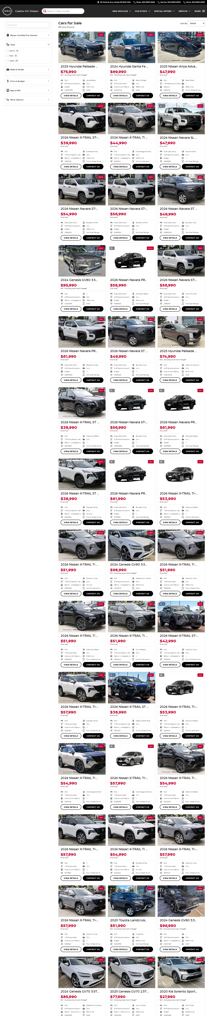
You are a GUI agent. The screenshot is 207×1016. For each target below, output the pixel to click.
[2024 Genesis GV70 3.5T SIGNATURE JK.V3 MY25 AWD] (82, 972)
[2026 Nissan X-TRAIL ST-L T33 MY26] (82, 118)
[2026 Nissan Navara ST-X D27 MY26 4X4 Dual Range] (82, 189)
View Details (71, 95)
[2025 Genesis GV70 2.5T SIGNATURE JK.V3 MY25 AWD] (131, 972)
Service (183, 11)
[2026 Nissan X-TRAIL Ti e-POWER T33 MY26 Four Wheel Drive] (181, 545)
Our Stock (141, 11)
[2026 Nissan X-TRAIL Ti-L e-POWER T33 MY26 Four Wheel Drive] (82, 687)
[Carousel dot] (67, 60)
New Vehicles (120, 11)
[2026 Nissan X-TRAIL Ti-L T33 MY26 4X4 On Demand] (181, 474)
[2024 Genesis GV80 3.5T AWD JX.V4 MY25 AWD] (82, 261)
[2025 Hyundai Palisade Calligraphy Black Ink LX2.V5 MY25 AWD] (82, 47)
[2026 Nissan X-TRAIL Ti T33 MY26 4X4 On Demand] (131, 118)
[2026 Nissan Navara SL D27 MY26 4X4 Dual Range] (181, 118)
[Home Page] (7, 11)
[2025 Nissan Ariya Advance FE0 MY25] (181, 47)
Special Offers (163, 11)
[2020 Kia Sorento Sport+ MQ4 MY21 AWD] (181, 972)
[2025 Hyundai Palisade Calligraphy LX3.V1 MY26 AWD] (181, 332)
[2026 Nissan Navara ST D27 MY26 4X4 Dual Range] (181, 189)
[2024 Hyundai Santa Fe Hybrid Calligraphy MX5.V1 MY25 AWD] (131, 47)
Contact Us (93, 95)
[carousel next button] (103, 47)
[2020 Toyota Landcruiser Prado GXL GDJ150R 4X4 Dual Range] (131, 901)
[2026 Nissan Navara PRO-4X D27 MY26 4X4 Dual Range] (131, 261)
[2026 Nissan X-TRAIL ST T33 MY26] (82, 403)
